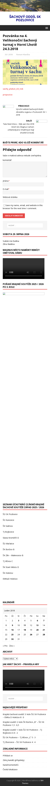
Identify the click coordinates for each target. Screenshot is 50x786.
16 (12, 629)
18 (25, 629)
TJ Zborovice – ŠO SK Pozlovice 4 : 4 (19, 742)
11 (25, 625)
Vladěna (11, 244)
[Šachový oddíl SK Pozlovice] (25, 10)
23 (12, 634)
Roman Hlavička (23, 54)
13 (37, 625)
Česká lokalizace (10, 769)
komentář (7, 160)
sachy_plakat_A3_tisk (13, 88)
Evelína (16, 241)
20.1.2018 (8, 54)
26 (31, 634)
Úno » (11, 645)
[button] (46, 28)
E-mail (5, 189)
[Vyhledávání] (25, 225)
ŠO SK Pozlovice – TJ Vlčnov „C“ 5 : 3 (19, 737)
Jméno (6, 181)
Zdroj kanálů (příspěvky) (13, 760)
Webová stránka (10, 197)
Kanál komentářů (10, 765)
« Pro (5, 645)
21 (44, 629)
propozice (7, 94)
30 (12, 639)
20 (37, 629)
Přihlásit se (8, 755)
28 (44, 634)
